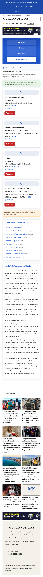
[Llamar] (21, 92)
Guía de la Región (10, 532)
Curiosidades (9, 538)
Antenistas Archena (11, 257)
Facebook (8, 542)
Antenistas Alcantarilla (12, 228)
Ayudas (20, 532)
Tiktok (32, 542)
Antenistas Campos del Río (14, 254)
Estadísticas (15, 545)
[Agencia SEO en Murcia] (15, 553)
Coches (22, 42)
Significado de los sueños (27, 535)
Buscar (30, 7)
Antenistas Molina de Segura (14, 231)
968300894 (30, 197)
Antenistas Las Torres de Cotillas (16, 234)
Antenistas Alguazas (11, 241)
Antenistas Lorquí (10, 247)
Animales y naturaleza (22, 538)
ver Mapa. (9, 108)
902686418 (15, 166)
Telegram (25, 542)
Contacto (21, 568)
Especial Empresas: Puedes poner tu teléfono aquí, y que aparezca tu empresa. (20, 213)
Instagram (16, 542)
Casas (22, 48)
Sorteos (19, 7)
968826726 (15, 106)
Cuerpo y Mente (29, 532)
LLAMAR (10, 113)
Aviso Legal (14, 568)
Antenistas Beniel (10, 244)
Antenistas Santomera (12, 237)
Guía (11, 7)
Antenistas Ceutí (10, 250)
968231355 (15, 136)
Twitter (7, 545)
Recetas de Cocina (10, 535)
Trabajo (22, 54)
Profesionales (22, 60)
